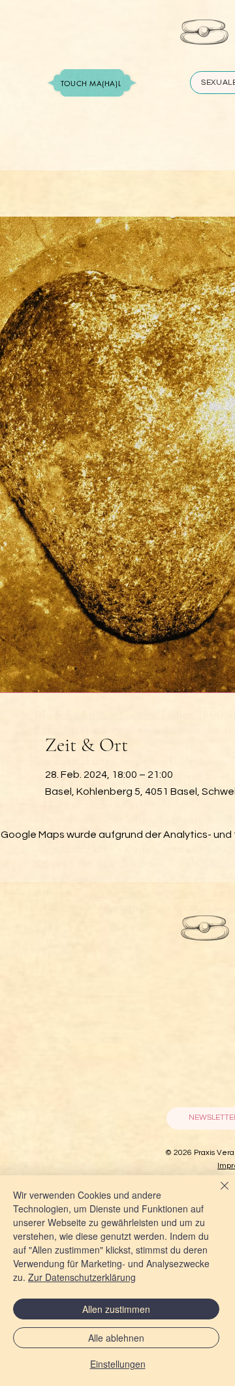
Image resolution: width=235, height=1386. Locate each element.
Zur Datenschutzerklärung (82, 1277)
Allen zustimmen (116, 1309)
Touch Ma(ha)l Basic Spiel (141, 893)
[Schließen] (216, 1193)
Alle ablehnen (116, 1337)
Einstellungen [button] (118, 1363)
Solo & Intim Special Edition (125, 715)
